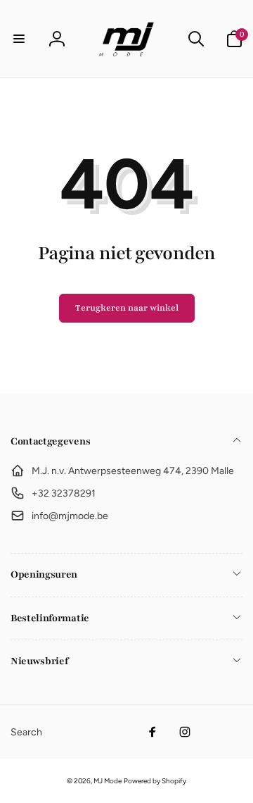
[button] (19, 38)
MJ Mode (107, 780)
